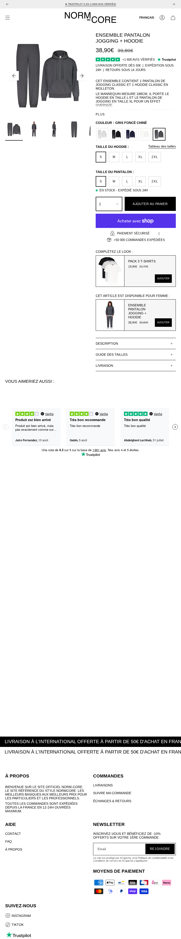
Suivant (81, 75)
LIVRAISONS (103, 785)
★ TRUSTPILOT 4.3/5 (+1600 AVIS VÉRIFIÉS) (90, 4)
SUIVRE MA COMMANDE (112, 793)
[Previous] (7, 4)
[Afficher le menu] (7, 17)
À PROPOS (13, 849)
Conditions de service (105, 860)
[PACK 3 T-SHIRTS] (110, 271)
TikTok (17, 925)
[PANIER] (173, 17)
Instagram (21, 916)
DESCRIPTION (107, 343)
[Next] (174, 4)
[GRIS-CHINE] (102, 134)
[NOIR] (116, 134)
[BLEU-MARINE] (130, 134)
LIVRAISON (104, 365)
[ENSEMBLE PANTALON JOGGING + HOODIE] (110, 315)
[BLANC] (145, 134)
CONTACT (13, 834)
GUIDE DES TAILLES (112, 354)
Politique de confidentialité (152, 857)
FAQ (8, 841)
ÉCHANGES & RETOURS (112, 801)
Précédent (14, 75)
